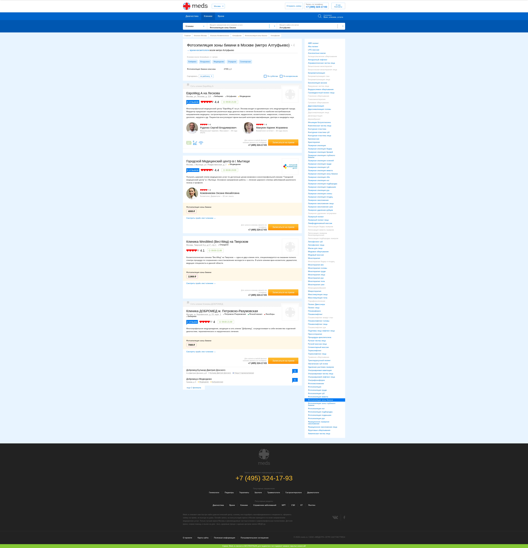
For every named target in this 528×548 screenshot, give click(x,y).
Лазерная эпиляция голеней (321, 160)
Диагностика (192, 16)
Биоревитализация (316, 73)
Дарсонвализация (316, 106)
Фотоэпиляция (314, 387)
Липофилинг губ (315, 242)
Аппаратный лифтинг (317, 60)
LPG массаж (313, 50)
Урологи (258, 492)
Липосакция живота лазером (321, 230)
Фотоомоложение (316, 383)
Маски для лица (315, 248)
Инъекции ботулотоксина (319, 122)
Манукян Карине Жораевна (272, 127)
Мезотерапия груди (317, 271)
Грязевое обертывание (318, 102)
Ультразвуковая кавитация (320, 370)
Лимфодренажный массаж (320, 223)
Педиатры (229, 492)
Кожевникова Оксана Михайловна (219, 193)
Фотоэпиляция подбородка (320, 412)
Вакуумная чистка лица (318, 86)
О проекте (187, 538)
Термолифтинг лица (317, 354)
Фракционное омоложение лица (322, 427)
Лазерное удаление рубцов (320, 210)
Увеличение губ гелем (318, 364)
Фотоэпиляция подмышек (319, 415)
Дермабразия (314, 119)
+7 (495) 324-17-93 (316, 5)
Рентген (311, 505)
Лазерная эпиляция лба (319, 177)
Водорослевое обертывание (321, 89)
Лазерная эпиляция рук (318, 190)
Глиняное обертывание (318, 96)
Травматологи (273, 492)
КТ (301, 505)
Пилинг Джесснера (316, 304)
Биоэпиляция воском (317, 83)
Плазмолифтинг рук (317, 327)
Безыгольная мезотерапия (320, 66)
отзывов (193, 102)
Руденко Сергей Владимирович (218, 127)
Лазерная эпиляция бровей (320, 152)
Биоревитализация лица (319, 79)
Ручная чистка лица (317, 340)
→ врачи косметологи (198, 50)
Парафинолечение (316, 301)
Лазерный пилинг (316, 217)
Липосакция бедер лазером (320, 226)
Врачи (221, 16)
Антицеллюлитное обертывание (322, 56)
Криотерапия (314, 142)
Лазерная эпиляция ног (318, 180)
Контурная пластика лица (319, 135)
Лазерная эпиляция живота (320, 170)
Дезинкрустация (315, 116)
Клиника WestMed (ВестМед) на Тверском (217, 241)
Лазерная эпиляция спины (320, 193)
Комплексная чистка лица (319, 126)
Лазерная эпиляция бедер (320, 149)
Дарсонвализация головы (319, 109)
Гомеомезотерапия (316, 99)
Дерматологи (313, 492)
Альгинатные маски (317, 53)
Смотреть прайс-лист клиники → (201, 218)
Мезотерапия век (316, 265)
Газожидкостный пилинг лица (321, 93)
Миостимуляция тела (317, 298)
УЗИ (293, 505)
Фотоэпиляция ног (316, 408)
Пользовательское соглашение (255, 538)
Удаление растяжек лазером (321, 367)
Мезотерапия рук (316, 278)
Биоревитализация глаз (318, 76)
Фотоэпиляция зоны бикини (320, 400)
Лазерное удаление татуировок (322, 213)
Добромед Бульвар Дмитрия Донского (205, 370)
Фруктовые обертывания (319, 430)
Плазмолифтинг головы (318, 321)
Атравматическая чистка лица (321, 63)
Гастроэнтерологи (293, 492)
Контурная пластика (317, 129)
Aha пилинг (313, 46)
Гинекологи (214, 492)
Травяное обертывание (318, 357)
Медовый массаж (316, 255)
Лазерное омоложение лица (321, 203)
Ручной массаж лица (317, 344)
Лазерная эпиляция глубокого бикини (321, 156)
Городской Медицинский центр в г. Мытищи (218, 161)
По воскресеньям (290, 76)
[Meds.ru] (264, 457)
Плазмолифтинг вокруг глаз (320, 317)
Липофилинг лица (316, 245)
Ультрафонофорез (316, 380)
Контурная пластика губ (318, 132)
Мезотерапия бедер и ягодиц (321, 261)
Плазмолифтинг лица (317, 324)
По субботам (272, 76)
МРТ (284, 505)
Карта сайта (203, 538)
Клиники (208, 16)
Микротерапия (314, 291)
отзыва (192, 322)
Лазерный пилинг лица (318, 220)
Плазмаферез (314, 311)
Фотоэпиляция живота (318, 397)
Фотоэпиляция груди (317, 390)
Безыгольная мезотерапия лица (322, 69)
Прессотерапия (315, 334)
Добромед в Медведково (199, 379)
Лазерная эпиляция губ (318, 167)
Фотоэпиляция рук (316, 418)
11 (295, 371)
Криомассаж (313, 139)
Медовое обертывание (318, 251)
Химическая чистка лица (319, 433)
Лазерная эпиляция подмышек (322, 187)
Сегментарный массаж (318, 347)
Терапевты (244, 492)
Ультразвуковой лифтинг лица (321, 377)
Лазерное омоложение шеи (320, 207)
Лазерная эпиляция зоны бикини (323, 174)
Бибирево (192, 62)
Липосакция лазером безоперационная (317, 234)
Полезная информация (224, 538)
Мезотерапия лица (316, 275)
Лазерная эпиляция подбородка (322, 184)
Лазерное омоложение (318, 200)
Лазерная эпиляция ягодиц (320, 197)
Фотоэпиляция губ (316, 393)
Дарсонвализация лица (318, 112)
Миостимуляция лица (318, 294)
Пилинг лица (313, 308)
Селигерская (245, 62)
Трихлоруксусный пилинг (319, 360)
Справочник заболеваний (264, 505)
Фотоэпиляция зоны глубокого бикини (321, 404)
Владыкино (205, 62)
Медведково (219, 62)
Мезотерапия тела (316, 281)
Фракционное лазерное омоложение (318, 423)
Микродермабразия (317, 288)
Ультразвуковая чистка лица (320, 373)
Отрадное (232, 62)
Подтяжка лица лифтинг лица (321, 331)
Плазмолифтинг (315, 314)
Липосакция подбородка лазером (323, 238)
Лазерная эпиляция (317, 145)
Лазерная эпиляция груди (319, 164)
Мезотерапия (314, 258)
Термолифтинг (314, 350)
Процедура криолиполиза (319, 337)
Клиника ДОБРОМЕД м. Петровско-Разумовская (222, 311)
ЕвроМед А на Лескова (203, 93)
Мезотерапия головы (317, 268)
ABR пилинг (313, 43)
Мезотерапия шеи (316, 284)
